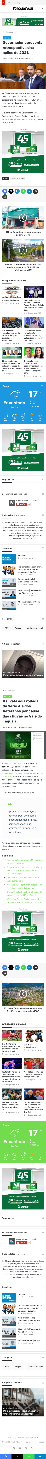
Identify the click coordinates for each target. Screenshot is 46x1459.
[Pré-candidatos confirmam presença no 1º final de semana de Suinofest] (9, 570)
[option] (23, 664)
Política (13, 32)
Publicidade (23, 129)
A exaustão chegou (10, 300)
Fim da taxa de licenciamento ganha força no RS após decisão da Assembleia (11, 335)
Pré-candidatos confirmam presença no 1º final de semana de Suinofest (30, 569)
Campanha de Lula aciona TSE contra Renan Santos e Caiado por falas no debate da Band (34, 305)
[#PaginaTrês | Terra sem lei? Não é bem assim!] (9, 594)
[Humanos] (9, 559)
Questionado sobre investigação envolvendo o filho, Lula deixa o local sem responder (33, 335)
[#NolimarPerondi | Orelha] (9, 605)
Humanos (22, 555)
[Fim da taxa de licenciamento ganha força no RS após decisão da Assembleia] (12, 322)
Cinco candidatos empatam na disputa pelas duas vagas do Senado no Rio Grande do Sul (11, 366)
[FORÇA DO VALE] (23, 9)
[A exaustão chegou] (12, 292)
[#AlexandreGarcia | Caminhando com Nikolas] (9, 582)
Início (6, 32)
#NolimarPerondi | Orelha (29, 602)
